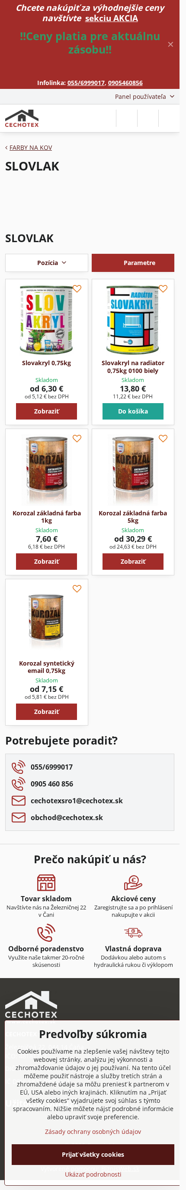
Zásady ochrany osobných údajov (93, 1131)
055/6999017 (86, 83)
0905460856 (125, 83)
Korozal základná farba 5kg (133, 517)
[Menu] (169, 118)
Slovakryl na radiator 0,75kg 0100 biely (133, 367)
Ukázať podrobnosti (93, 1174)
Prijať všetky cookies (93, 1154)
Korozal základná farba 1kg (47, 517)
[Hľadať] (126, 118)
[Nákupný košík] (148, 118)
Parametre (138, 263)
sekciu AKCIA (111, 18)
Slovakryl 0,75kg (46, 363)
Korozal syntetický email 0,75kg (46, 667)
